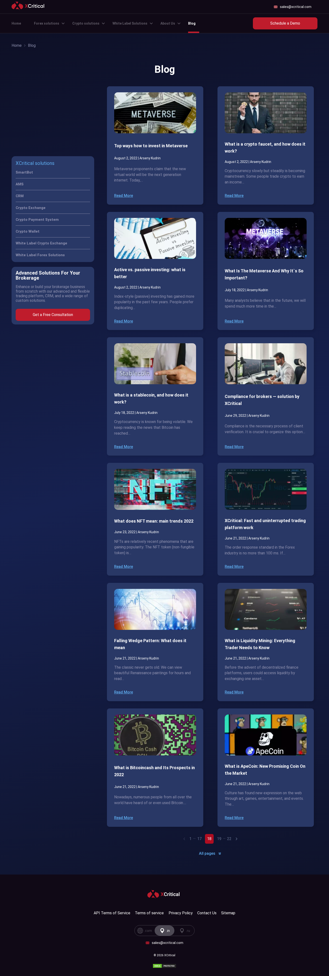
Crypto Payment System (37, 219)
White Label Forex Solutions (40, 255)
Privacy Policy (181, 913)
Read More (123, 195)
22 (229, 838)
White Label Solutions (129, 23)
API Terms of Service (112, 913)
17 (199, 838)
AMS (20, 184)
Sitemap (228, 913)
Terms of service (149, 913)
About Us (167, 23)
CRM (20, 196)
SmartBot (24, 172)
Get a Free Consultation (53, 314)
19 (219, 838)
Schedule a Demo (285, 23)
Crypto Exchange (31, 208)
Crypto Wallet (27, 231)
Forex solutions (46, 23)
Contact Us (207, 913)
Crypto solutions (85, 23)
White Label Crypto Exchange (41, 243)
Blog (192, 23)
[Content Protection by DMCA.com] (164, 965)
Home (16, 23)
